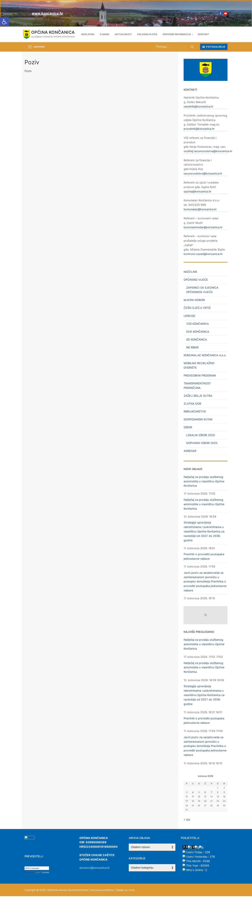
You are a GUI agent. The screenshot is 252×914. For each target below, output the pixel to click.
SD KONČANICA (196, 339)
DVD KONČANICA (197, 331)
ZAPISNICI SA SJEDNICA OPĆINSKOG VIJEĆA (202, 290)
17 (187, 801)
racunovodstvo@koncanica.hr (203, 173)
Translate (45, 872)
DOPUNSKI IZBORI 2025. (202, 443)
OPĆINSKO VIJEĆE (196, 279)
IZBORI (188, 427)
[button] (4, 21)
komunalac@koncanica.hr (200, 209)
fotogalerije (215, 46)
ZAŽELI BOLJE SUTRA (198, 395)
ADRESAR (190, 451)
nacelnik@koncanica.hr (198, 106)
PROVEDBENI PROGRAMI (200, 375)
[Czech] (29, 863)
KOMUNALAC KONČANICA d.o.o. (205, 355)
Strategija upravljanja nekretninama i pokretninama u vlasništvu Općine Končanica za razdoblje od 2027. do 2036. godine (204, 531)
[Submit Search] (192, 47)
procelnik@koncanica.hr (199, 128)
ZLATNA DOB (192, 403)
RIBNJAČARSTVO (195, 411)
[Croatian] (26, 863)
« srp (187, 819)
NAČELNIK (190, 271)
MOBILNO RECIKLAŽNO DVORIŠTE (199, 365)
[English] (32, 863)
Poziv (28, 71)
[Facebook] (220, 13)
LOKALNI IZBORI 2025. (200, 435)
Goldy (131, 889)
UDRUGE (189, 316)
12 (199, 796)
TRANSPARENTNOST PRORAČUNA (197, 385)
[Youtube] (225, 13)
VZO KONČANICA (197, 323)
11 (193, 796)
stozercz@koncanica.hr (94, 867)
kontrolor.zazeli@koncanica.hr (203, 254)
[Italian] (43, 863)
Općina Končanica (53, 32)
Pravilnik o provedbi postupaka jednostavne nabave (204, 556)
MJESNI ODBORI (194, 300)
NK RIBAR (192, 347)
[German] (39, 863)
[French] (36, 863)
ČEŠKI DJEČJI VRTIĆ (197, 307)
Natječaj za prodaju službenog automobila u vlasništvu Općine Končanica (204, 481)
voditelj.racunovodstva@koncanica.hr (208, 151)
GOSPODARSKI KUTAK (198, 419)
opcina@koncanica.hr (197, 191)
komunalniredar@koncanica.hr (203, 227)
